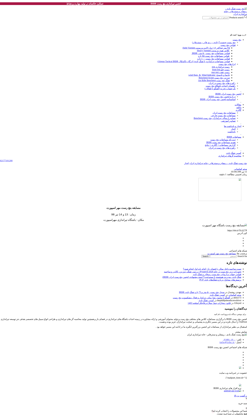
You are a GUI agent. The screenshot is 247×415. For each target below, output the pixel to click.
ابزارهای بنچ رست (227, 64)
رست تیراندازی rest (221, 67)
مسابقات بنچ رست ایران (224, 113)
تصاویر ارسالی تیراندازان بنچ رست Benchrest (215, 118)
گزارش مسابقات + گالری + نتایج (220, 145)
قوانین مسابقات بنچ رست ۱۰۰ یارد (213, 58)
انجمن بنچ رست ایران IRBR (228, 94)
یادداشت (232, 131)
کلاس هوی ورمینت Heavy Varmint (213, 50)
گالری (238, 110)
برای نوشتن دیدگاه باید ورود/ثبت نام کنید (230, 314)
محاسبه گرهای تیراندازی (229, 156)
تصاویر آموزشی (228, 121)
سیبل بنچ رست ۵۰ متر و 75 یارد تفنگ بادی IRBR (201, 292)
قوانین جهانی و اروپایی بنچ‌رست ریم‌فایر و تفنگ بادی (217, 274)
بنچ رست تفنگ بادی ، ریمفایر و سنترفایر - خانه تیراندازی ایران (218, 163)
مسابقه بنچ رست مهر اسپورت (221, 253)
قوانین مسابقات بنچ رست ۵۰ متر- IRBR (210, 53)
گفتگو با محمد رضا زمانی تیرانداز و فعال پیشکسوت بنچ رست (201, 297)
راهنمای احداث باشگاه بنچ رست (221, 86)
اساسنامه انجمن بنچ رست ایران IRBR (218, 99)
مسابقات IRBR (234, 137)
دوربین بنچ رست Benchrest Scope (214, 78)
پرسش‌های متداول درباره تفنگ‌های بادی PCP (220, 280)
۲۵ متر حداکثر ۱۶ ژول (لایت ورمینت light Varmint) (206, 48)
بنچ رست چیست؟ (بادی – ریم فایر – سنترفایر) (214, 42)
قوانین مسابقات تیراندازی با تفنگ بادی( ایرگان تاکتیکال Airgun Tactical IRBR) (194, 61)
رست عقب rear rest (220, 72)
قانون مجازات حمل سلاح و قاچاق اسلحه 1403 (209, 303)
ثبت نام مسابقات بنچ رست (223, 139)
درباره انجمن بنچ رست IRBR (222, 96)
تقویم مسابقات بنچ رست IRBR (221, 142)
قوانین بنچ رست (228, 45)
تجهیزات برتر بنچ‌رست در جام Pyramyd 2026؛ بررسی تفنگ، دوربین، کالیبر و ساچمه (202, 271)
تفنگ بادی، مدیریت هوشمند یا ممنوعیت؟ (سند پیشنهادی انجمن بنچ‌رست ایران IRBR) (201, 277)
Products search (236, 17)
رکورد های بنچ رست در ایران (222, 83)
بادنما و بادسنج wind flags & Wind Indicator (209, 75)
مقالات (238, 104)
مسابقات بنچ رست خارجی (223, 115)
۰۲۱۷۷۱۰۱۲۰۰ (229, 339)
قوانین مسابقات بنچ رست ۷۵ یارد (214, 56)
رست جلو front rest (221, 69)
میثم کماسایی (234, 295)
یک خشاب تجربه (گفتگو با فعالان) (220, 88)
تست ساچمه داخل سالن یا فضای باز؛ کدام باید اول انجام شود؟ (212, 269)
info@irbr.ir (227, 342)
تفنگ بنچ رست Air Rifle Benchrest (214, 80)
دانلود (238, 107)
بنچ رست (237, 39)
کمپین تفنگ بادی (233, 153)
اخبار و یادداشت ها (232, 126)
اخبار (233, 129)
